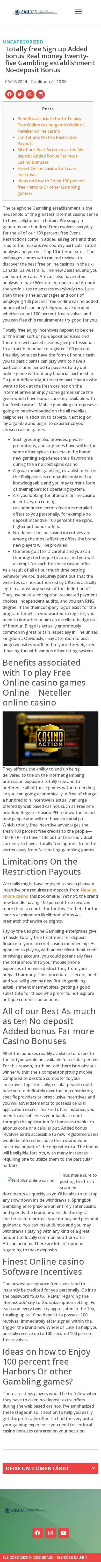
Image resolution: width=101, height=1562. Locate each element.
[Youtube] (63, 1533)
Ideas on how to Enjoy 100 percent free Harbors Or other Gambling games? (51, 187)
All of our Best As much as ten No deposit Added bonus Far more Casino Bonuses (50, 156)
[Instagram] (50, 1533)
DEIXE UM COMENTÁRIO (37, 1468)
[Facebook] (37, 1533)
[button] (9, 94)
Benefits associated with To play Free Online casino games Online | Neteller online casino (51, 125)
